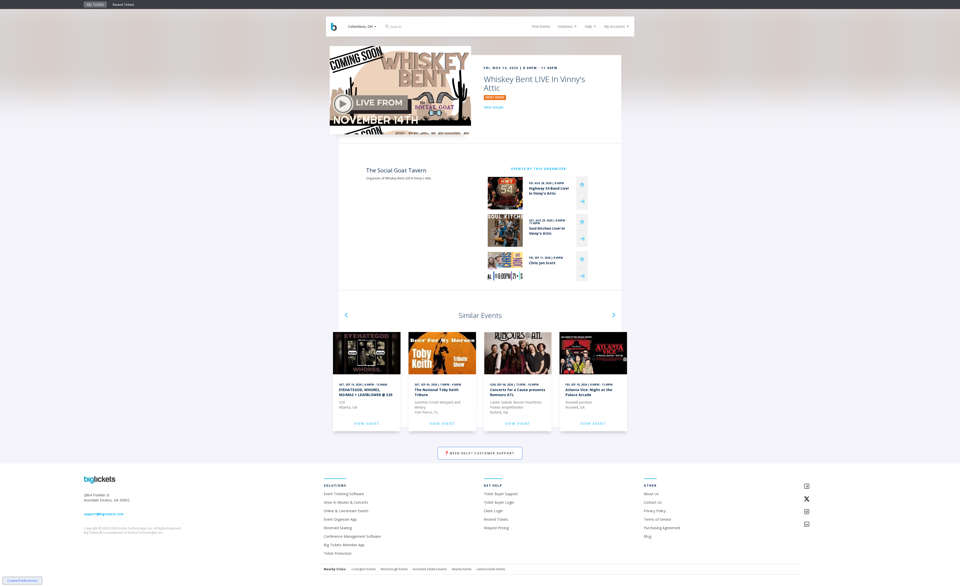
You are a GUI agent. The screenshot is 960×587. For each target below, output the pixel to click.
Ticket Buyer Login (499, 502)
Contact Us (653, 502)
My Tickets (95, 4)
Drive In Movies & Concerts (346, 502)
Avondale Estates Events (430, 569)
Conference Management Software (352, 536)
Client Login (493, 510)
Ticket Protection (338, 553)
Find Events (541, 26)
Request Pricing (496, 527)
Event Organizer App (340, 519)
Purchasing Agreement (662, 527)
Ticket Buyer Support (501, 493)
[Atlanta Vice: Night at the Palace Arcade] (593, 354)
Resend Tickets (123, 5)
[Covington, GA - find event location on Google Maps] (582, 185)
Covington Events (364, 569)
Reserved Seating (338, 527)
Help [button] (589, 26)
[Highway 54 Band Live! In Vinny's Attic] (505, 193)
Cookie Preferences (22, 580)
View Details (494, 107)
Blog (647, 536)
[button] (362, 26)
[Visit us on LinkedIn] (840, 524)
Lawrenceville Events (490, 569)
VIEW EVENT (367, 423)
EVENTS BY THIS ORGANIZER (538, 169)
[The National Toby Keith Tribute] (442, 354)
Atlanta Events (462, 569)
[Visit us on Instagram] (840, 512)
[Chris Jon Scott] (505, 267)
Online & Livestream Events (346, 510)
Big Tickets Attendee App (344, 544)
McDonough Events (394, 569)
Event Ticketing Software (344, 493)
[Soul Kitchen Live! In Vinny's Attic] (505, 230)
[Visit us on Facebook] (840, 486)
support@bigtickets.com (104, 514)
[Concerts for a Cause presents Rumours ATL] (518, 354)
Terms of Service (657, 519)
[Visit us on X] (840, 499)
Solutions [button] (566, 26)
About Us (651, 493)
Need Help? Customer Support (480, 453)
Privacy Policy (655, 510)
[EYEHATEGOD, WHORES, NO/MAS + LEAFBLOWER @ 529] (366, 354)
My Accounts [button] (615, 26)
